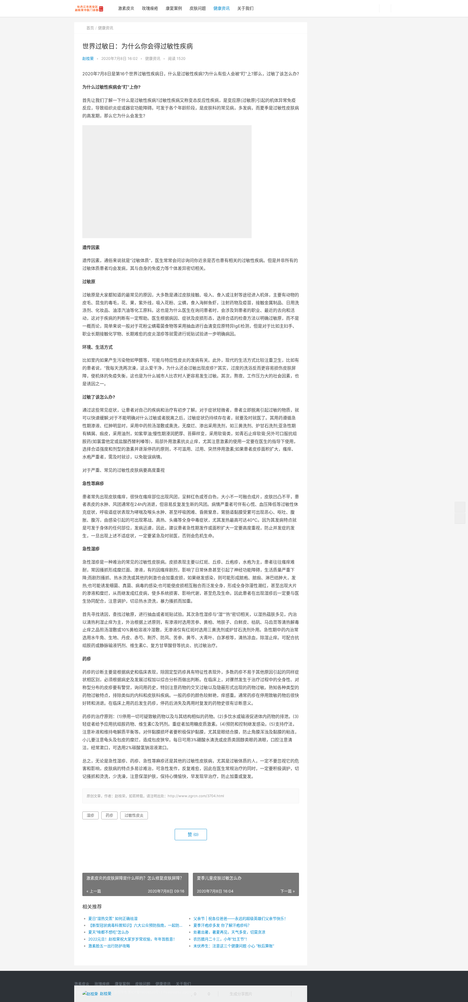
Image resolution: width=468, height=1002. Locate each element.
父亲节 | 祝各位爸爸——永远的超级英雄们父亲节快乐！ (240, 918)
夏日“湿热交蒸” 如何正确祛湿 (113, 918)
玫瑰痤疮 (150, 8)
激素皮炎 (126, 8)
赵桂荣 (88, 58)
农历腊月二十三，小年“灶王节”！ (221, 939)
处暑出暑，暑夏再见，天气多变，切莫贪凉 (229, 932)
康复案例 (174, 8)
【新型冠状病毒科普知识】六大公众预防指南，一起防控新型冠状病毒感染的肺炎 (135, 925)
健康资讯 (221, 8)
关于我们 (245, 8)
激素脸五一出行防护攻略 (109, 945)
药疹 (109, 815)
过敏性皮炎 (134, 815)
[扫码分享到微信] (260, 994)
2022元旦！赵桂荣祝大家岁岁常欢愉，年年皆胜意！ (132, 939)
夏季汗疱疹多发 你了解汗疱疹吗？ (222, 925)
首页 (90, 27)
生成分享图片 (240, 993)
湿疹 (90, 815)
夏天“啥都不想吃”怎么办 (108, 932)
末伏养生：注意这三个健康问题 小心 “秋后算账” (233, 945)
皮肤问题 (198, 8)
